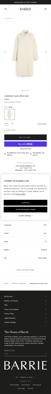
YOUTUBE (21, 388)
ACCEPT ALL (25, 202)
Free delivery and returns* (38, 154)
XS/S (6, 123)
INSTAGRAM (14, 385)
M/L (12, 123)
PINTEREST (25, 385)
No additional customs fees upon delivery (18, 154)
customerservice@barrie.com (25, 166)
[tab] (22, 90)
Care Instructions (25, 270)
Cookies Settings (10, 322)
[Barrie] (25, 10)
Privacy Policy (9, 314)
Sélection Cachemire (19, 283)
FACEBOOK (37, 385)
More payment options (25, 148)
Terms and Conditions (11, 309)
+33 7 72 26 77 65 (25, 168)
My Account (8, 296)
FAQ (5, 305)
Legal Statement (9, 318)
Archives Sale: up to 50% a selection (25, 2)
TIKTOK (30, 388)
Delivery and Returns (11, 301)
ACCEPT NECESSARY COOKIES (26, 209)
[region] (25, 197)
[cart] (45, 9)
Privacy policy (20, 194)
